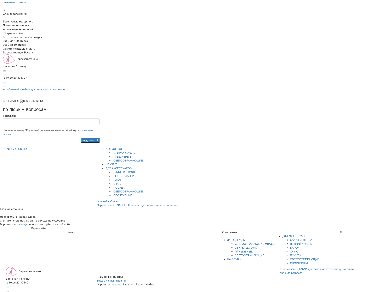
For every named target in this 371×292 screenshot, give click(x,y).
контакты (348, 269)
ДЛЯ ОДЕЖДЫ (114, 149)
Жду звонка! (90, 140)
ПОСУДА (118, 187)
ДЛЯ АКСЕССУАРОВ (118, 168)
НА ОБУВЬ (112, 164)
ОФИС (117, 184)
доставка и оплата (42, 89)
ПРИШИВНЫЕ (122, 156)
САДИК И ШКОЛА (124, 172)
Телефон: (9, 116)
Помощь (133, 205)
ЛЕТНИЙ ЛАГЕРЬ (124, 176)
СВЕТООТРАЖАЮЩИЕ (128, 160)
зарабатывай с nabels (16, 89)
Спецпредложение (166, 205)
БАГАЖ (118, 180)
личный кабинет (17, 148)
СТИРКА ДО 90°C (124, 153)
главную (23, 224)
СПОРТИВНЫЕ (122, 195)
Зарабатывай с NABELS (112, 205)
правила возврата (291, 273)
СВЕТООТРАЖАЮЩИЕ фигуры (255, 244)
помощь (60, 89)
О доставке (147, 205)
